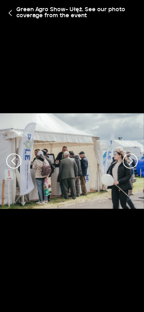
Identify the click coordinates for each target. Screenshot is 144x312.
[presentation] (14, 161)
